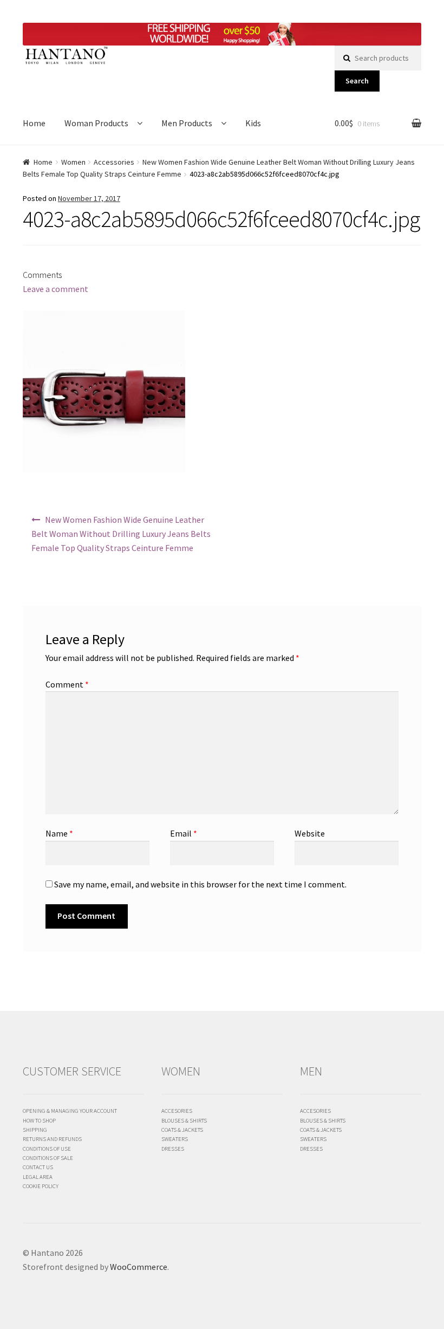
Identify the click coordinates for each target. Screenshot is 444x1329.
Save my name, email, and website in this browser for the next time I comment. (200, 884)
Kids (253, 123)
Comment (67, 684)
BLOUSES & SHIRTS (184, 1120)
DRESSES (172, 1148)
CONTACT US (38, 1167)
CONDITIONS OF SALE (48, 1158)
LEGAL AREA (38, 1177)
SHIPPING (35, 1129)
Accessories (114, 162)
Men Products (186, 123)
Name (59, 833)
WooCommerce (138, 1266)
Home (34, 123)
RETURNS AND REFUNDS (52, 1139)
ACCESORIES (176, 1110)
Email (183, 833)
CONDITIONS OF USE (47, 1148)
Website (310, 833)
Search (357, 81)
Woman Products (96, 123)
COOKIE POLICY (40, 1186)
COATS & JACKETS (182, 1129)
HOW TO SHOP (39, 1120)
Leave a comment (55, 288)
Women (73, 162)
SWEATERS (174, 1139)
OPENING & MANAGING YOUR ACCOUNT (70, 1110)
